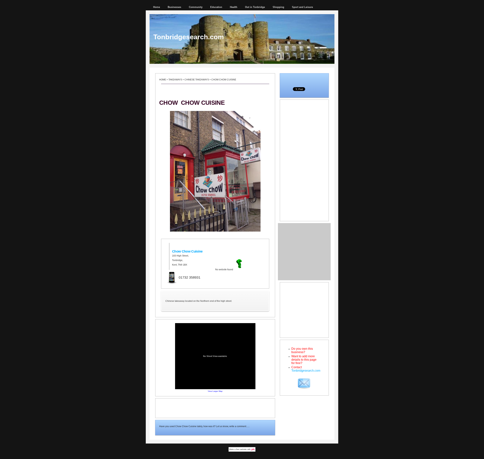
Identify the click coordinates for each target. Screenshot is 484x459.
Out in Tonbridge (255, 7)
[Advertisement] (215, 408)
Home (156, 7)
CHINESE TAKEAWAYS (197, 79)
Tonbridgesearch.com (188, 37)
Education (216, 7)
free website (241, 449)
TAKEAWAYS (175, 79)
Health (233, 7)
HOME (162, 79)
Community (195, 7)
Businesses (174, 7)
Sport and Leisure (302, 7)
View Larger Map (215, 391)
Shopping (278, 7)
